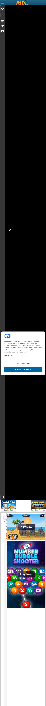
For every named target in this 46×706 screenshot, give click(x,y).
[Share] (2, 15)
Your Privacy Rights (23, 363)
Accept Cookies (23, 369)
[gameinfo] (2, 31)
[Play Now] (26, 539)
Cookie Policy (8, 355)
